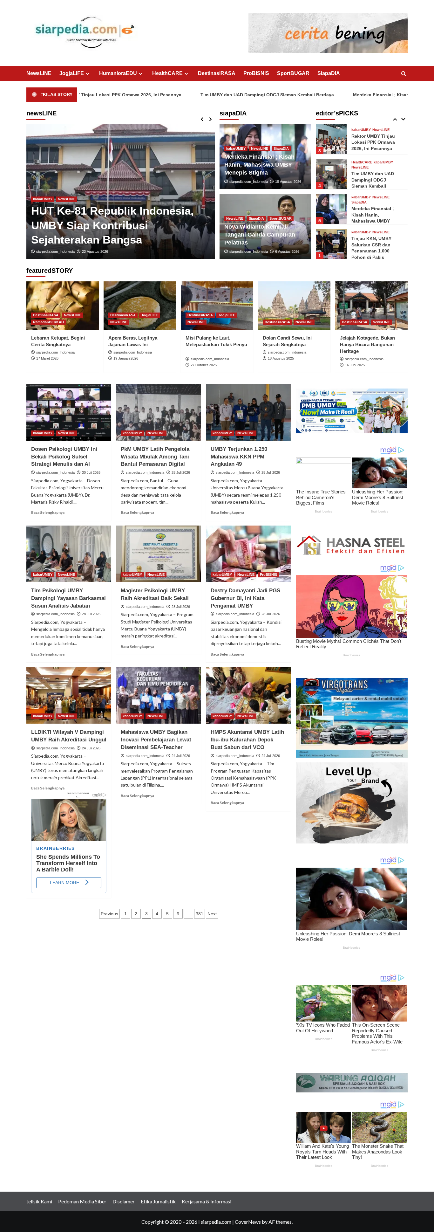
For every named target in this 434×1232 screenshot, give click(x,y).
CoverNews (248, 1222)
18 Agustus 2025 (281, 358)
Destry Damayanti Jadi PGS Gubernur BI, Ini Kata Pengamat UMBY (245, 598)
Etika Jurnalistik (158, 1201)
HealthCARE (167, 73)
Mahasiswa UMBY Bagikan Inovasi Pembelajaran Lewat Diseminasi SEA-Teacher (156, 739)
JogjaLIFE (71, 73)
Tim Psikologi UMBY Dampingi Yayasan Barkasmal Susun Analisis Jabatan (68, 598)
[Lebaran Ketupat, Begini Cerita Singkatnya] (62, 305)
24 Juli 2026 (91, 748)
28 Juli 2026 (181, 472)
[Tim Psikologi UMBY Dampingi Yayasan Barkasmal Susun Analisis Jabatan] (68, 554)
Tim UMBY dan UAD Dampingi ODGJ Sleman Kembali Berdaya (209, 95)
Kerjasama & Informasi (206, 1201)
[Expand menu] (87, 73)
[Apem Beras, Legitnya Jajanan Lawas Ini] (140, 305)
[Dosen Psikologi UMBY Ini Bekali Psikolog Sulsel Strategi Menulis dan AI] (68, 412)
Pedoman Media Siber (82, 1201)
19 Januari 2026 (125, 358)
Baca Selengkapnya (47, 512)
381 (199, 913)
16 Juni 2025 (355, 365)
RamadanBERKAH (48, 322)
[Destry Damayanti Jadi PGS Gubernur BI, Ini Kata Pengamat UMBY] (248, 554)
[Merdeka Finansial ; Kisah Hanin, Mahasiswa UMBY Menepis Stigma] (331, 209)
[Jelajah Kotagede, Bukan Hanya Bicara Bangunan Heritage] (371, 305)
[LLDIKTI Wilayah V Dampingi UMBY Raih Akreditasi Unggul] (68, 695)
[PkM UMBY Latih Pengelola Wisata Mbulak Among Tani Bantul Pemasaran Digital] (158, 412)
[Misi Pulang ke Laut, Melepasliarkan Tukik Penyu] (217, 305)
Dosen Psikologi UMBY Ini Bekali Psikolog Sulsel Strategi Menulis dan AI (64, 456)
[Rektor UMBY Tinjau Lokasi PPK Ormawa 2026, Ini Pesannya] (120, 191)
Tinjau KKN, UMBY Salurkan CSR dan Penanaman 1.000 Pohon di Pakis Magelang (371, 251)
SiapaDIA (328, 73)
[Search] (404, 73)
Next (212, 913)
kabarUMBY (42, 214)
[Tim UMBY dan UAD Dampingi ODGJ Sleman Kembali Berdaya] (331, 174)
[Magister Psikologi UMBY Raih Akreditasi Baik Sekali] (158, 554)
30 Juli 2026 (91, 472)
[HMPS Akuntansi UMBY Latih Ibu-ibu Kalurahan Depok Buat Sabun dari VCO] (248, 695)
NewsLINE (38, 73)
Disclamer (123, 1201)
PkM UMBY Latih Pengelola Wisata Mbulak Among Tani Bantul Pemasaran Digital (155, 456)
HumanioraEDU (118, 73)
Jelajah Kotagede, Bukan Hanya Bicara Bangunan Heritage (367, 344)
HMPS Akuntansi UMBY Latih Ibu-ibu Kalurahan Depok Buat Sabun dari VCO (247, 739)
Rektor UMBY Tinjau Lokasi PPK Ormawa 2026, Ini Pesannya (373, 142)
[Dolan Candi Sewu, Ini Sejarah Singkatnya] (294, 305)
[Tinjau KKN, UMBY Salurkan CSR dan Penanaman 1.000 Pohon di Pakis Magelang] (331, 244)
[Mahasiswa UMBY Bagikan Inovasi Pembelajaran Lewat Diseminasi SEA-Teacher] (158, 695)
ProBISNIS (256, 73)
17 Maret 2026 (47, 358)
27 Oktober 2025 (204, 365)
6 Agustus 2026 (287, 251)
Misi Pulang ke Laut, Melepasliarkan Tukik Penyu (216, 344)
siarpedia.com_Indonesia (55, 251)
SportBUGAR (293, 73)
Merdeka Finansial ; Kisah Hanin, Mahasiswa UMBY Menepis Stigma (259, 165)
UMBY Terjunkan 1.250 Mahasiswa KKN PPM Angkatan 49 (239, 456)
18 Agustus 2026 (288, 181)
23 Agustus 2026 (95, 251)
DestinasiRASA (216, 73)
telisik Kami (39, 1201)
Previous (109, 913)
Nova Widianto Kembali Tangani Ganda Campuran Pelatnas (259, 235)
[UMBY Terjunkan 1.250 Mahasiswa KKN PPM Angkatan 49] (248, 412)
